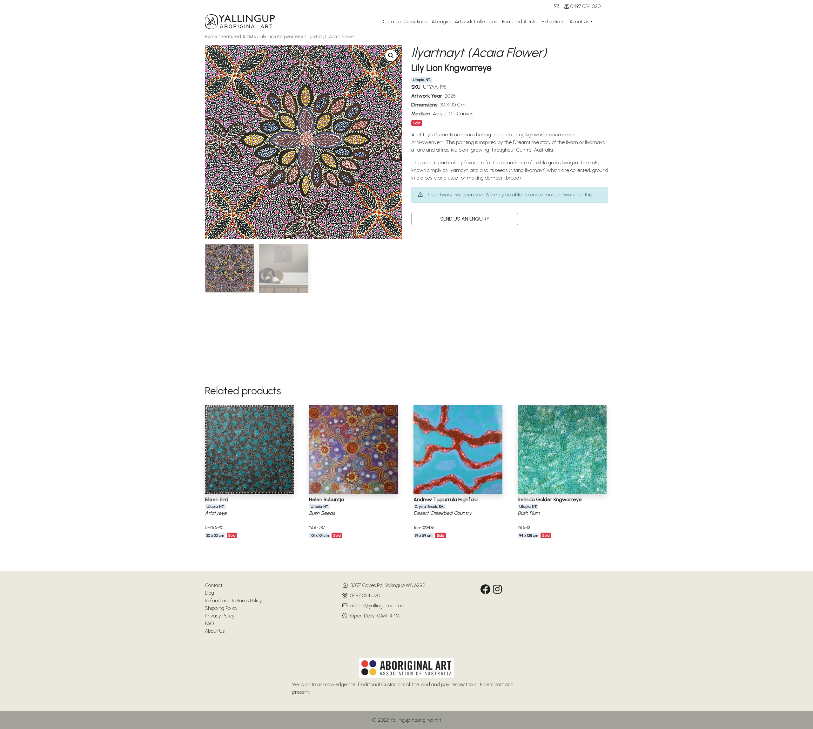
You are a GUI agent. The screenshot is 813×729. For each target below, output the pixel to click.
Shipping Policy (221, 608)
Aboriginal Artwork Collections (464, 21)
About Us (579, 21)
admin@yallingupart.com (378, 606)
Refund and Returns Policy (233, 600)
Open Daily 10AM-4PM (375, 616)
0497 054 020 (585, 6)
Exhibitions (552, 21)
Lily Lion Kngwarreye (281, 36)
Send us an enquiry (464, 219)
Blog (209, 593)
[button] (391, 55)
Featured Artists (519, 21)
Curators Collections (405, 21)
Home (211, 36)
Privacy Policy (219, 616)
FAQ (209, 623)
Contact (213, 585)
